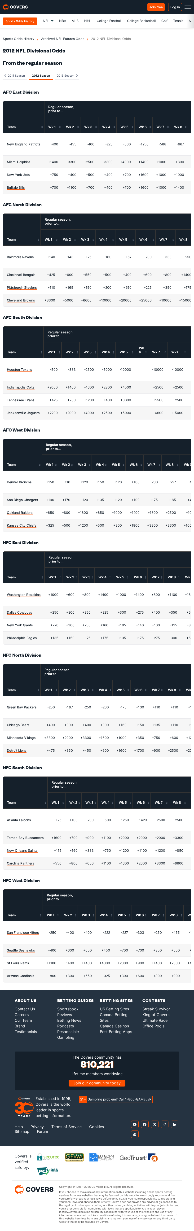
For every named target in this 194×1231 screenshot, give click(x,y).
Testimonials (26, 1031)
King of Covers (155, 1014)
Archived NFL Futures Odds (62, 39)
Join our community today (97, 1083)
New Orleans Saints (22, 850)
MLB (75, 21)
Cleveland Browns (21, 300)
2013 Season (66, 75)
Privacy (37, 1127)
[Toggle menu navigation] (188, 7)
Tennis (178, 21)
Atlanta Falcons (19, 820)
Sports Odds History (18, 39)
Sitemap (22, 1131)
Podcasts (65, 1026)
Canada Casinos (114, 1026)
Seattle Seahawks (21, 950)
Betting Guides (75, 1000)
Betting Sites (116, 1000)
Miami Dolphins (19, 162)
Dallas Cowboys (19, 612)
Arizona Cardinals (20, 976)
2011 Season (16, 75)
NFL (46, 21)
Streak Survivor (156, 1009)
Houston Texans (19, 369)
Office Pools (153, 1026)
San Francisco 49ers (23, 932)
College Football (109, 21)
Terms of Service (66, 1127)
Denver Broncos (19, 482)
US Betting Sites (114, 1009)
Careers (22, 1014)
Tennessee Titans (21, 400)
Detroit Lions (16, 750)
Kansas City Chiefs (21, 525)
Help (19, 1127)
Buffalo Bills (16, 187)
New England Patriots (23, 144)
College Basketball (141, 21)
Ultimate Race (155, 1020)
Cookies (96, 1127)
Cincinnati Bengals (21, 275)
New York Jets (18, 175)
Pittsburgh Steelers (22, 287)
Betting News (69, 1020)
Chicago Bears (18, 725)
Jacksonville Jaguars (23, 413)
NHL (87, 21)
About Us (26, 1000)
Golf (164, 21)
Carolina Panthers (20, 863)
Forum (42, 1131)
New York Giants (20, 625)
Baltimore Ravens (20, 257)
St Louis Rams (18, 963)
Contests (154, 1000)
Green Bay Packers (22, 707)
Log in (175, 7)
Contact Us (25, 1009)
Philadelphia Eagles (22, 638)
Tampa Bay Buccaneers (25, 838)
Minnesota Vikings (21, 738)
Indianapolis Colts (21, 387)
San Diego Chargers (22, 500)
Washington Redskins (24, 595)
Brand (20, 1026)
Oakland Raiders (20, 513)
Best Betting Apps (116, 1031)
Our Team (23, 1020)
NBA (62, 21)
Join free (156, 7)
